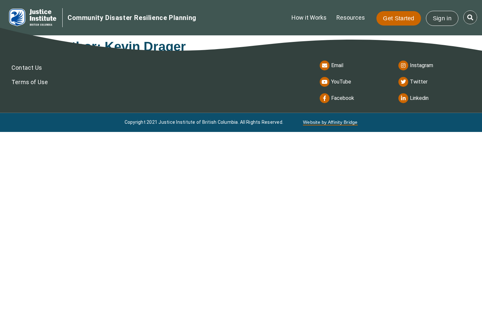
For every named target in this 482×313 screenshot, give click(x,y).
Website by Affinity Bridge (330, 122)
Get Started (398, 18)
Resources (350, 17)
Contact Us (26, 67)
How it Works (309, 17)
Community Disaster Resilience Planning (132, 18)
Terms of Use (29, 82)
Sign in (442, 18)
